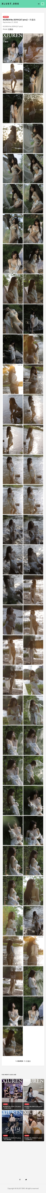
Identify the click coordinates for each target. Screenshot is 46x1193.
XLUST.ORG (10, 3)
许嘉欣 (10, 29)
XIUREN (6, 17)
